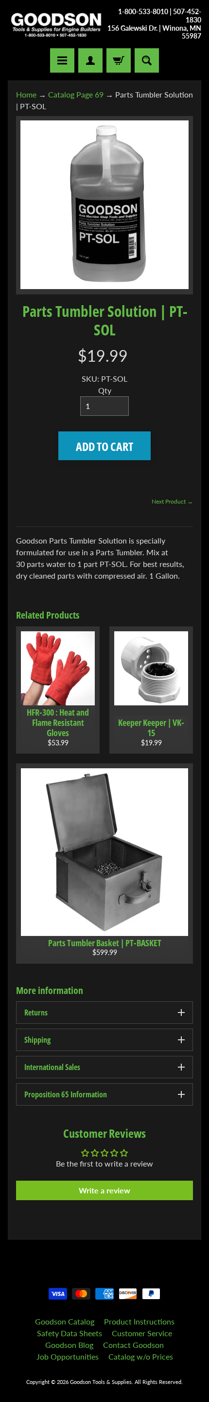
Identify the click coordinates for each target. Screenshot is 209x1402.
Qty (104, 390)
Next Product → (172, 501)
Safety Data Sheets (69, 1333)
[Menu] (62, 60)
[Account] (90, 60)
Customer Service (142, 1333)
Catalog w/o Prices (140, 1356)
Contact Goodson (133, 1344)
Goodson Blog (69, 1344)
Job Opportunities (67, 1356)
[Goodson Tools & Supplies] (56, 24)
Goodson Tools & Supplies (101, 1382)
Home (26, 94)
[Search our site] (147, 60)
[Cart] (118, 60)
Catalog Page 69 (76, 94)
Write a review (104, 1190)
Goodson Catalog (64, 1321)
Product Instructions (139, 1321)
